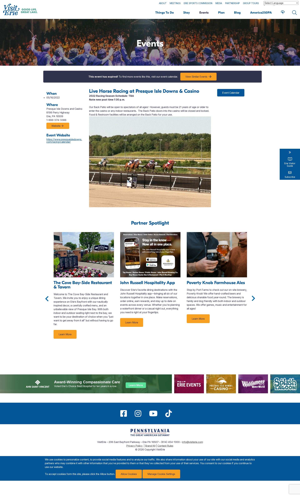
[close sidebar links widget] (290, 152)
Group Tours (251, 3)
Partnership (232, 3)
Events (204, 12)
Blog (237, 12)
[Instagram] (138, 413)
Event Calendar (230, 92)
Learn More (65, 334)
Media (218, 3)
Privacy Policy (134, 445)
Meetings (175, 3)
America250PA (261, 12)
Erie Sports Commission (198, 3)
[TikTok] (168, 413)
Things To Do (164, 12)
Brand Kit (150, 445)
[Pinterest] (180, 413)
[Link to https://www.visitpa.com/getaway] (150, 435)
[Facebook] (123, 413)
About (163, 3)
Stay (186, 12)
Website (55, 125)
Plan (221, 12)
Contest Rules (165, 445)
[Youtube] (153, 413)
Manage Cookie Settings (161, 474)
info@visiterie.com (192, 442)
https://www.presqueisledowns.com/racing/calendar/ (64, 140)
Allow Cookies (129, 474)
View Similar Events (196, 76)
